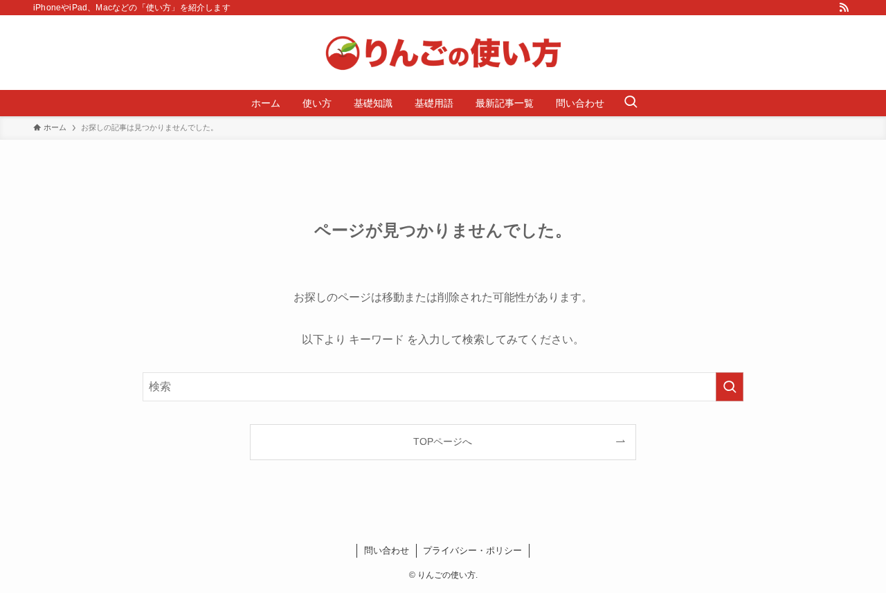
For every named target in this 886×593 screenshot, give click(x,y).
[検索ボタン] (630, 103)
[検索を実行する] (729, 386)
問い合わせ (386, 550)
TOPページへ (442, 441)
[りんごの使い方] (443, 52)
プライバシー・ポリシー (472, 550)
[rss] (844, 7)
